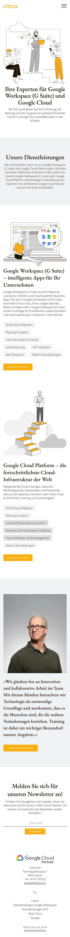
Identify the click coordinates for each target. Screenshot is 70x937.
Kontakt (35, 918)
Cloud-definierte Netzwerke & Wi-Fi (26, 523)
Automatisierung (15, 347)
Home (35, 901)
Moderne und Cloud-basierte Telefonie (28, 530)
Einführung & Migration (19, 324)
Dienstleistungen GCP (35, 909)
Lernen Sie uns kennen (20, 748)
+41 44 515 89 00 (35, 879)
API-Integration (41, 347)
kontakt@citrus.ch (35, 883)
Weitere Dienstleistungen (46, 354)
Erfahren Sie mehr (17, 367)
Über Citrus (35, 914)
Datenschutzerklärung (35, 930)
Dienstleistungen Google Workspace (35, 905)
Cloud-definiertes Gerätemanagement (27, 538)
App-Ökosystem (15, 354)
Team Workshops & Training (22, 339)
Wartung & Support (17, 332)
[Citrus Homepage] (10, 6)
